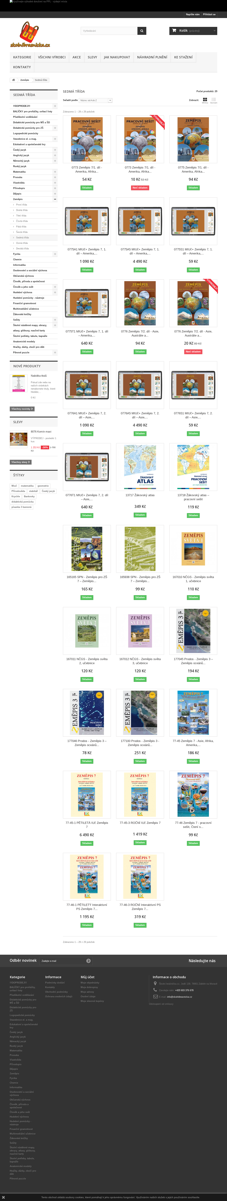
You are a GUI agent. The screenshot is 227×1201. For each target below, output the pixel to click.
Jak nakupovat (117, 57)
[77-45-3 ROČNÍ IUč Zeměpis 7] (140, 795)
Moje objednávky (90, 982)
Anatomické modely (24, 341)
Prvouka (17, 177)
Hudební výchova (22, 292)
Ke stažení (183, 57)
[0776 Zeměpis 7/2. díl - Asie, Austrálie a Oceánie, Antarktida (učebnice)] (140, 303)
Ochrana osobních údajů (58, 996)
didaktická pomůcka (23, 501)
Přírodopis (19, 188)
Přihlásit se (209, 14)
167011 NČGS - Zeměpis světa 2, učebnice (86, 661)
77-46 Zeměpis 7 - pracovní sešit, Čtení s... (193, 825)
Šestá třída (21, 232)
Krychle (16, 496)
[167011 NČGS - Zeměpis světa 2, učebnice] (87, 631)
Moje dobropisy (89, 987)
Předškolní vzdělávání (25, 117)
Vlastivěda (18, 182)
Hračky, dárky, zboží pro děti (28, 347)
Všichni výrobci (52, 57)
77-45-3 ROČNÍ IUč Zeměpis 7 (140, 823)
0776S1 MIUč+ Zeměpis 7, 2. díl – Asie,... (193, 415)
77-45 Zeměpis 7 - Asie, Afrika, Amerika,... (193, 743)
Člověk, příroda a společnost (29, 281)
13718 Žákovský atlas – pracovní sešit (193, 497)
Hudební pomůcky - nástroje (28, 298)
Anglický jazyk (21, 155)
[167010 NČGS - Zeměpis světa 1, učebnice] (193, 549)
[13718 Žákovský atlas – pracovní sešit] (193, 467)
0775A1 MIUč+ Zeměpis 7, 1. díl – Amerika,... (87, 251)
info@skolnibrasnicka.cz (179, 997)
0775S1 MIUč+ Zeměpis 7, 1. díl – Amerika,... (193, 251)
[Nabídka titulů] (18, 383)
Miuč (14, 486)
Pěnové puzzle (21, 352)
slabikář (33, 491)
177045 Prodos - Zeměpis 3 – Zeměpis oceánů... (193, 661)
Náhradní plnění (152, 57)
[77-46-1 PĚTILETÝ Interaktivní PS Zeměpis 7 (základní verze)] (87, 877)
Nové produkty (26, 366)
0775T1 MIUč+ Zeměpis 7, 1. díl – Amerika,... (87, 333)
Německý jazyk (21, 160)
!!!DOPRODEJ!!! (21, 106)
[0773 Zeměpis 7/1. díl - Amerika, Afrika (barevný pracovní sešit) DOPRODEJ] (140, 139)
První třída (21, 204)
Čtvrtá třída (21, 221)
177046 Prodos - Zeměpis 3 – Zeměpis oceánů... (86, 743)
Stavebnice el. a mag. (25, 139)
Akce (77, 57)
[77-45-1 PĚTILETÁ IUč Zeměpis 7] (87, 795)
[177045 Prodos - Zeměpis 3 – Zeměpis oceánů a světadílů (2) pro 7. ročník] (193, 631)
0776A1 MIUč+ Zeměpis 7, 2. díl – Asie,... (87, 415)
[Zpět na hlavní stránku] (13, 80)
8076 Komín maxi (41, 431)
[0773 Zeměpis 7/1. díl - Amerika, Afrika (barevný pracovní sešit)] (87, 139)
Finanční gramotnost (24, 303)
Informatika (19, 265)
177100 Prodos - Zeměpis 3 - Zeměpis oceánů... (140, 743)
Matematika (19, 171)
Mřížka (205, 103)
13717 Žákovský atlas (140, 495)
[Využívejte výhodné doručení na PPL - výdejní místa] (113, 5)
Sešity (16, 319)
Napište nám (193, 14)
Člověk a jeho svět (23, 287)
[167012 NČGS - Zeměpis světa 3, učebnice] (140, 631)
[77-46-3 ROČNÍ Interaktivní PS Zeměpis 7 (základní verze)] (140, 877)
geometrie (43, 486)
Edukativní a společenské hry (29, 144)
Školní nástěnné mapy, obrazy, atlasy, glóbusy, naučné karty (30, 328)
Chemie (17, 259)
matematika (27, 486)
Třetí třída (20, 215)
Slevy (92, 57)
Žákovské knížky (22, 314)
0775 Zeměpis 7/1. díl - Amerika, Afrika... (193, 169)
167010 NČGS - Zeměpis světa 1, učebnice (193, 579)
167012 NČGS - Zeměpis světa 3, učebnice (140, 661)
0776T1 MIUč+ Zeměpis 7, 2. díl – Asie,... (87, 497)
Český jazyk (19, 150)
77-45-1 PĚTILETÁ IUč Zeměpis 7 (87, 825)
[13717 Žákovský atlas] (140, 467)
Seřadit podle (70, 100)
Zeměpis (18, 199)
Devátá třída (22, 248)
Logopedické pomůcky (25, 133)
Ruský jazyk (19, 166)
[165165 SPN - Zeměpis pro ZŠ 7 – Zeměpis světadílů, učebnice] (87, 549)
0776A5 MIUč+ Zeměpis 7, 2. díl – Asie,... (140, 415)
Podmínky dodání (55, 982)
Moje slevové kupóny (92, 1001)
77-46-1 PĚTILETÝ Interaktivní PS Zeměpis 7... (87, 907)
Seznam (213, 103)
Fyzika (16, 254)
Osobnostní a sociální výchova (30, 270)
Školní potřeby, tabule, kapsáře (30, 336)
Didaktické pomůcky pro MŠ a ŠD (31, 122)
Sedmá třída (22, 237)
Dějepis (17, 193)
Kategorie (22, 57)
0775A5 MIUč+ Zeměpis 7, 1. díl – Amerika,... (140, 251)
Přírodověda (18, 491)
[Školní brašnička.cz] (42, 34)
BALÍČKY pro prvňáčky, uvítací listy (32, 111)
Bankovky (29, 496)
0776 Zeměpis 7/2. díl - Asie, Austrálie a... (140, 333)
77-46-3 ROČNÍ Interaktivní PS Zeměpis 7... (140, 907)
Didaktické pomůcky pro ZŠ (28, 128)
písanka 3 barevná (21, 507)
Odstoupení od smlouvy (161, 1004)
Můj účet (88, 977)
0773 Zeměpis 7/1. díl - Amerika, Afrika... (87, 169)
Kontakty (22, 67)
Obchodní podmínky (56, 992)
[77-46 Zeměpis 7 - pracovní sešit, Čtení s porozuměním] (193, 795)
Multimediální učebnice (26, 308)
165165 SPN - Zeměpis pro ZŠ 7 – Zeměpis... (87, 579)
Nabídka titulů (39, 375)
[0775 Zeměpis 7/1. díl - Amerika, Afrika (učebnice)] (193, 139)
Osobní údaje (88, 996)
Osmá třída (21, 243)
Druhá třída (21, 210)
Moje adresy (87, 992)
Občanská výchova (23, 276)
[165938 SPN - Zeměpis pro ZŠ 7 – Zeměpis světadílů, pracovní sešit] (140, 549)
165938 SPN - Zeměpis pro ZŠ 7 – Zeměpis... (140, 579)
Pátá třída (20, 226)
